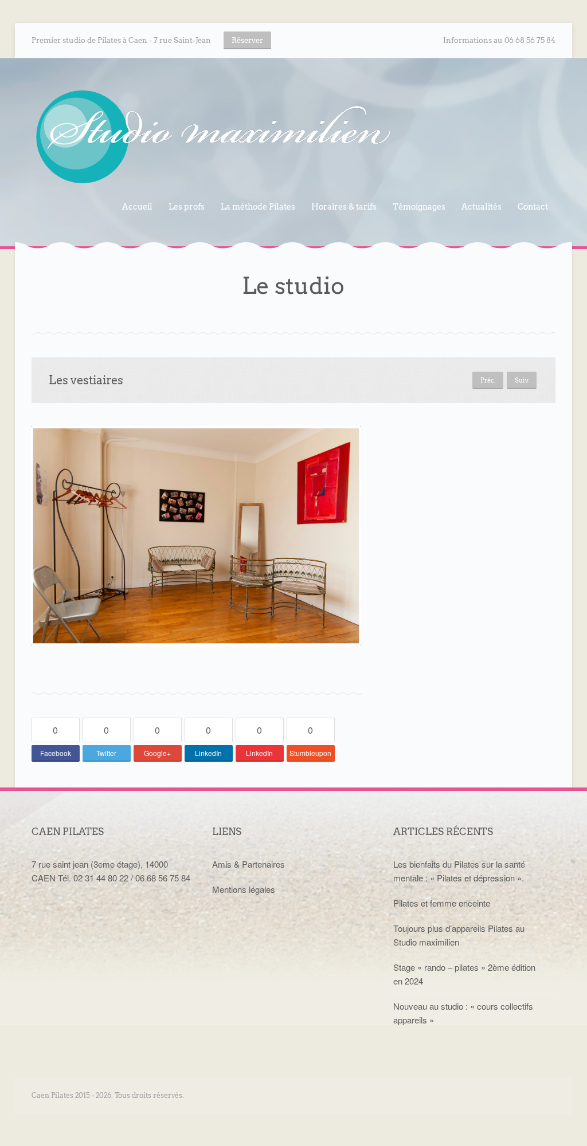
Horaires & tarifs (344, 206)
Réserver (247, 40)
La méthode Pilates (258, 206)
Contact (533, 206)
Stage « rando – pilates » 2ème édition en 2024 (464, 974)
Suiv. (522, 380)
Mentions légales (243, 889)
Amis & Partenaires (248, 864)
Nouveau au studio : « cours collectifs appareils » (463, 1013)
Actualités (481, 206)
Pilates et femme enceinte (441, 903)
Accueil (137, 206)
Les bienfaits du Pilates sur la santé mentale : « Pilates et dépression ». (459, 871)
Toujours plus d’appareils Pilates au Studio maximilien (459, 935)
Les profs (183, 208)
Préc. (487, 380)
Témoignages (419, 206)
